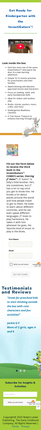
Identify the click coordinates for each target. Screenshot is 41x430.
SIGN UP (38, 405)
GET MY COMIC (20, 274)
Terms (15, 426)
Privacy (25, 426)
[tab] (17, 371)
